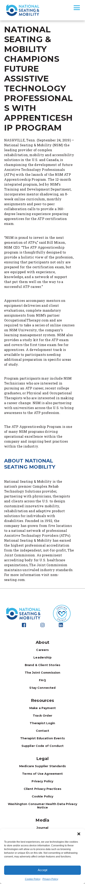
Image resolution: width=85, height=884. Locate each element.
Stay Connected (42, 688)
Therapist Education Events (42, 738)
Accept (42, 870)
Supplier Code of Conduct (42, 746)
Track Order (42, 715)
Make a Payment (42, 708)
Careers (42, 650)
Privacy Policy (50, 879)
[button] (79, 834)
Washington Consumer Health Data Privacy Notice (42, 805)
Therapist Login (42, 723)
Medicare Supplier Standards (42, 766)
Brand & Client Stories (42, 665)
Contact (42, 731)
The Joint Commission (42, 672)
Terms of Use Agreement (42, 774)
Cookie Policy (32, 879)
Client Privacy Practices (42, 789)
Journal (42, 828)
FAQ (42, 680)
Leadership (42, 657)
